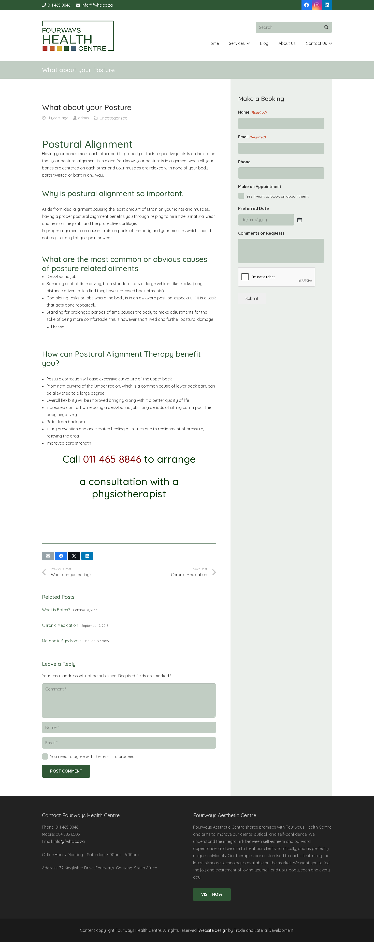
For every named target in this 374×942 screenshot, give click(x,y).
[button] (248, 43)
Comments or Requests (261, 233)
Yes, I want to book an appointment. (277, 196)
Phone (244, 161)
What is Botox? (56, 609)
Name (252, 112)
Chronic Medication (60, 625)
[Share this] (61, 556)
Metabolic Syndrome (61, 640)
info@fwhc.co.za (69, 841)
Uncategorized (113, 118)
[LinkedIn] (327, 5)
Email (252, 136)
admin (83, 118)
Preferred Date (253, 208)
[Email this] (48, 556)
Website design (212, 930)
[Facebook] (306, 5)
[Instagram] (317, 5)
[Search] (326, 27)
